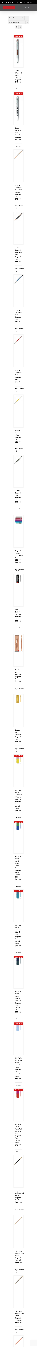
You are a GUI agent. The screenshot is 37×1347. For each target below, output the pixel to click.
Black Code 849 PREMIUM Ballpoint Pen (18, 614)
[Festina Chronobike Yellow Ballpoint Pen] (18, 411)
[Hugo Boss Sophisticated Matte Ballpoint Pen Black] (18, 1171)
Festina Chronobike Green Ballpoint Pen (18, 495)
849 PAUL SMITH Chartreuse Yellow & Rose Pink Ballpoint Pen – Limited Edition (18, 799)
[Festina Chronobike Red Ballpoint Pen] (18, 350)
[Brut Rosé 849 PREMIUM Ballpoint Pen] (18, 650)
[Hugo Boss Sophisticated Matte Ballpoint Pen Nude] (18, 1231)
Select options (17, 569)
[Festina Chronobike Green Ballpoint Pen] (18, 471)
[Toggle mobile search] (29, 8)
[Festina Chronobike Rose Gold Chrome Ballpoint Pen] (18, 165)
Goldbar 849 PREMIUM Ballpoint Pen (18, 734)
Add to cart (17, 207)
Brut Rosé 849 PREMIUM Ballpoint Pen (18, 674)
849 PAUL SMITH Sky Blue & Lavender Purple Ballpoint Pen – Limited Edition (18, 1067)
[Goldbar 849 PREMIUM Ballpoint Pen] (18, 710)
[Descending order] (27, 18)
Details (19, 89)
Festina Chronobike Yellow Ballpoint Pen (18, 435)
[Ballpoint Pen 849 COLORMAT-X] (18, 531)
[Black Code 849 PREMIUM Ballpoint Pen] (18, 590)
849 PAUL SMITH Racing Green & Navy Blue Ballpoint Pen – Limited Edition (18, 1001)
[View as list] (20, 27)
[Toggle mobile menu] (33, 8)
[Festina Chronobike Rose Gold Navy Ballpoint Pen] (18, 228)
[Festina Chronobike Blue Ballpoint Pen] (18, 290)
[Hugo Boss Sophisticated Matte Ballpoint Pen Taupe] (18, 1291)
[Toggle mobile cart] (25, 8)
